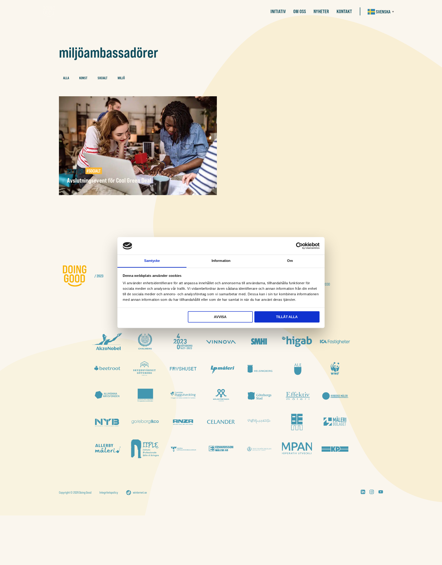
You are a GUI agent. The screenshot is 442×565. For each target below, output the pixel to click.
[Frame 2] (183, 341)
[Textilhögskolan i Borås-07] (259, 448)
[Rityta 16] (221, 368)
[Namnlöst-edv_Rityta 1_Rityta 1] (221, 448)
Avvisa (220, 317)
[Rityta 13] (335, 368)
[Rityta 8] (221, 395)
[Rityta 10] (145, 395)
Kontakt (344, 11)
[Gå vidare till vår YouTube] (380, 492)
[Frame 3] (259, 341)
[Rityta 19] (107, 368)
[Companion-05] (297, 448)
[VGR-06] (183, 448)
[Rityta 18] (145, 368)
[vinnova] (221, 341)
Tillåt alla (287, 317)
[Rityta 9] (183, 395)
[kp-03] (335, 448)
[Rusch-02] (259, 422)
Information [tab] (221, 261)
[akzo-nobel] (107, 341)
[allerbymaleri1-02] (107, 448)
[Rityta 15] (259, 368)
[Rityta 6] (297, 395)
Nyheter (321, 11)
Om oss (299, 11)
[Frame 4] (145, 341)
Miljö (121, 78)
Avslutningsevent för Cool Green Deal (109, 180)
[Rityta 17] (183, 368)
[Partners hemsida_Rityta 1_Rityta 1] (221, 422)
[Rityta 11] (145, 422)
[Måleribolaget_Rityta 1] (335, 422)
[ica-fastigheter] (335, 341)
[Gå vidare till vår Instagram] (371, 492)
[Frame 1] (107, 395)
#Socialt (94, 170)
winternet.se (140, 492)
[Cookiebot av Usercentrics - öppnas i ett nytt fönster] (299, 245)
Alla (66, 78)
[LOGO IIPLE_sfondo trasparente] (145, 448)
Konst (83, 78)
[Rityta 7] (259, 395)
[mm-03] (297, 422)
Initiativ (278, 11)
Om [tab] (290, 261)
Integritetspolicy (108, 492)
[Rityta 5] (335, 395)
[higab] (297, 341)
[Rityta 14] (297, 368)
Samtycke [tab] (152, 261)
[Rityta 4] (107, 422)
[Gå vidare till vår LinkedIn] (363, 492)
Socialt (103, 78)
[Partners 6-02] (183, 422)
